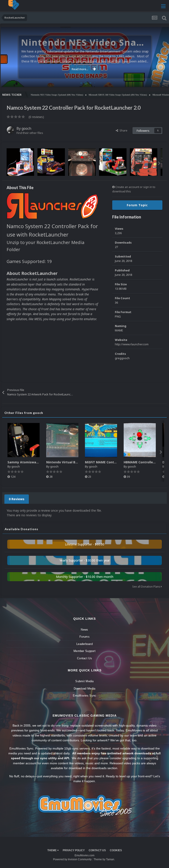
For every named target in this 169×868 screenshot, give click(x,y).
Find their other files (30, 133)
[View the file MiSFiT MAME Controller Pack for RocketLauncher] (101, 440)
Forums (84, 636)
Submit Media (84, 681)
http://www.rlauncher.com (132, 344)
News (84, 629)
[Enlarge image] (52, 205)
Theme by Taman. (104, 859)
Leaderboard (84, 644)
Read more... (80, 69)
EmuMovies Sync (84, 695)
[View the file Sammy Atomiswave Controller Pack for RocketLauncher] (23, 440)
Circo (161, 81)
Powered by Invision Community (72, 859)
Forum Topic (137, 205)
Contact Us (84, 658)
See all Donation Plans (146, 586)
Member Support (84, 651)
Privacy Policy (74, 850)
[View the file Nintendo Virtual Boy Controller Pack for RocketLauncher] (62, 440)
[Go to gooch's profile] (10, 130)
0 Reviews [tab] (16, 499)
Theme (52, 850)
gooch (26, 128)
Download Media (85, 688)
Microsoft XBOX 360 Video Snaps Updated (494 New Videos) (101, 95)
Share (122, 130)
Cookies (116, 850)
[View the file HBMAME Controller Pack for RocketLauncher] (140, 440)
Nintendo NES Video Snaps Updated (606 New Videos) (41, 95)
